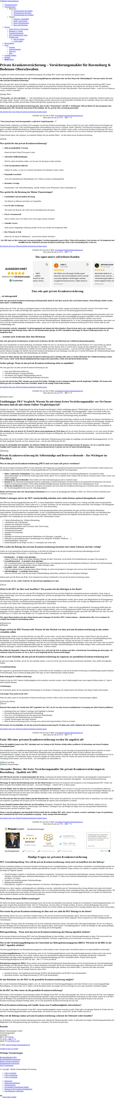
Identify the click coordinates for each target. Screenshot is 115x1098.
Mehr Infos (104, 851)
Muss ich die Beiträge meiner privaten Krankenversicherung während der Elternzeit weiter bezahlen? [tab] (46, 1016)
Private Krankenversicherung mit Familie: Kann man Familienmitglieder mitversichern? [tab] (41, 1005)
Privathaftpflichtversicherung (10, 1059)
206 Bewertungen (22, 276)
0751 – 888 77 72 (9, 1039)
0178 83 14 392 (14, 1041)
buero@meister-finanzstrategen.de (18, 1045)
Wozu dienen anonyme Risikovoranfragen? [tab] (20, 898)
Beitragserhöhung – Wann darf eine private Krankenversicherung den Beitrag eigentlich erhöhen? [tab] (45, 932)
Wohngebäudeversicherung (9, 1063)
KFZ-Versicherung (6, 1065)
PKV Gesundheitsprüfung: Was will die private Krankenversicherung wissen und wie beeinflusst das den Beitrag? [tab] (52, 862)
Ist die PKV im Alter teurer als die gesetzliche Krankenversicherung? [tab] (31, 990)
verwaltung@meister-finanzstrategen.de (69, 116)
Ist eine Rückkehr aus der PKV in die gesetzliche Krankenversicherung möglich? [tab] (37, 979)
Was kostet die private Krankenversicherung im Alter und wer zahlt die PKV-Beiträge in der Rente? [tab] (46, 911)
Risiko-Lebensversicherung (9, 1061)
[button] (113, 274)
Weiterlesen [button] (40, 284)
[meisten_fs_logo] (9, 1)
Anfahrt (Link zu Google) (9, 1049)
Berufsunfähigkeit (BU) (8, 1057)
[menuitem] (59, 5)
